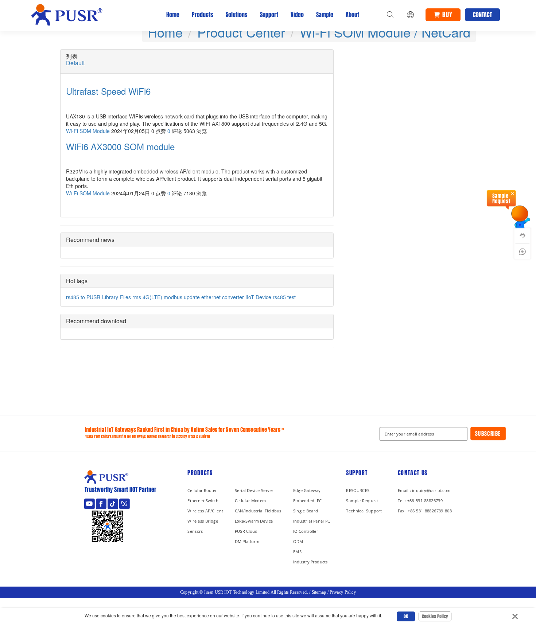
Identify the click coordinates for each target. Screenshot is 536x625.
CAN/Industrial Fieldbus (258, 510)
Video (297, 14)
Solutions (237, 14)
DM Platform (247, 541)
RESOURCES (357, 490)
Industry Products (310, 562)
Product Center (241, 32)
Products (202, 14)
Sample (324, 14)
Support (269, 14)
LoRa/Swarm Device (254, 521)
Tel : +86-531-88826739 (420, 500)
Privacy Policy (343, 592)
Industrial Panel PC (311, 521)
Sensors (195, 531)
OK (406, 616)
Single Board (305, 510)
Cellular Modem (250, 500)
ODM (298, 541)
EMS (297, 551)
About (352, 14)
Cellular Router (202, 490)
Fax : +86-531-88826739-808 (425, 510)
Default (75, 63)
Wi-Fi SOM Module (88, 130)
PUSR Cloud (246, 531)
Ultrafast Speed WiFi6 (108, 91)
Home (172, 14)
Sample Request (362, 500)
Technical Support (364, 510)
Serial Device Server (254, 490)
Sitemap (319, 592)
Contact (482, 14)
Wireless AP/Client (205, 510)
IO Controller (305, 531)
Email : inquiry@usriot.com (424, 490)
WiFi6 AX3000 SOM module (120, 146)
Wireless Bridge (202, 521)
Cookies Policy (435, 616)
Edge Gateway (307, 490)
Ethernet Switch (202, 500)
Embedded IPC (307, 500)
